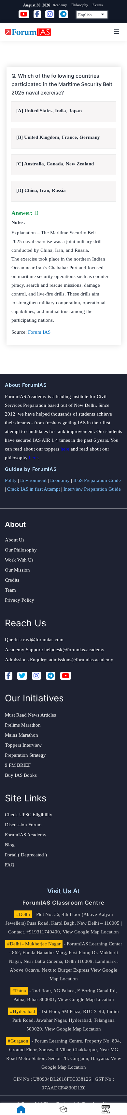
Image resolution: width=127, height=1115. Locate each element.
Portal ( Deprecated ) (26, 854)
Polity (11, 480)
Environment (33, 480)
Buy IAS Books (21, 775)
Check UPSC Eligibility (28, 814)
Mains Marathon (21, 735)
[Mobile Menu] (115, 31)
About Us (14, 539)
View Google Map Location (91, 931)
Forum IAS (39, 332)
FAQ (9, 864)
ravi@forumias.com (43, 639)
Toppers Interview (23, 745)
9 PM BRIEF (18, 765)
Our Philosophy (21, 549)
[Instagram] (36, 676)
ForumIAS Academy (26, 834)
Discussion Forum (23, 824)
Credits (12, 580)
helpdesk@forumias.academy (74, 649)
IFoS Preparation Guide (97, 480)
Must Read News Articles (30, 715)
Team (10, 590)
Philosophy (79, 5)
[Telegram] (50, 676)
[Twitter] (22, 676)
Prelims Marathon (23, 725)
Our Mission (17, 570)
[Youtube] (65, 676)
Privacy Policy (19, 600)
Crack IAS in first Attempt (33, 489)
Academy (60, 5)
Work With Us (19, 560)
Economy (60, 480)
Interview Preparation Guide (92, 489)
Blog (10, 844)
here (65, 449)
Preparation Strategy (25, 755)
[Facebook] (8, 676)
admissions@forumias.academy (81, 659)
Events (97, 5)
